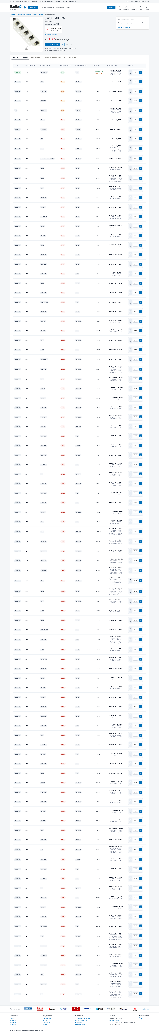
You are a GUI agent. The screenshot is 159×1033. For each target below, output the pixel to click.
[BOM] (140, 7)
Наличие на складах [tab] (20, 57)
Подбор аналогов (81, 1020)
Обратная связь (80, 1024)
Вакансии (13, 1024)
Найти (112, 7)
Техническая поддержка (83, 1018)
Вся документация (51, 34)
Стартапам (78, 1022)
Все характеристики (124, 27)
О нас (41, 1)
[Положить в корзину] (140, 72)
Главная (12, 14)
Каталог (33, 7)
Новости (45, 1024)
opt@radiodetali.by (31, 1)
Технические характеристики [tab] (55, 57)
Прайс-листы (47, 1018)
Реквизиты (13, 1022)
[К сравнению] (71, 44)
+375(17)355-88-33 (17, 1)
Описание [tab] (72, 57)
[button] (119, 7)
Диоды (41, 14)
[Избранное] (133, 7)
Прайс (58, 1)
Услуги (65, 1)
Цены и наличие (53, 44)
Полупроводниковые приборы (27, 14)
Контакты (73, 1)
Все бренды (145, 1009)
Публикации (49, 1)
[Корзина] (146, 7)
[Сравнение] (126, 7)
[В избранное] (67, 44)
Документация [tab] (36, 57)
